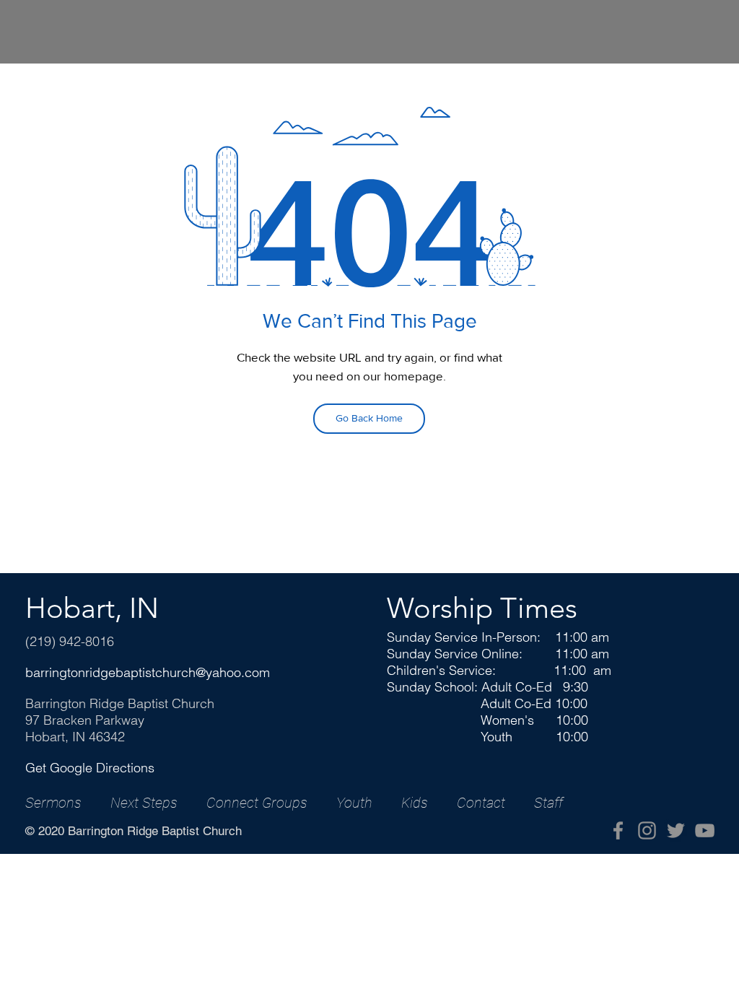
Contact (481, 802)
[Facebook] (618, 830)
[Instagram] (647, 830)
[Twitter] (676, 830)
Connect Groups (256, 802)
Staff (548, 802)
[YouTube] (705, 830)
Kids (414, 802)
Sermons (53, 802)
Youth (354, 802)
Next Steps (144, 802)
